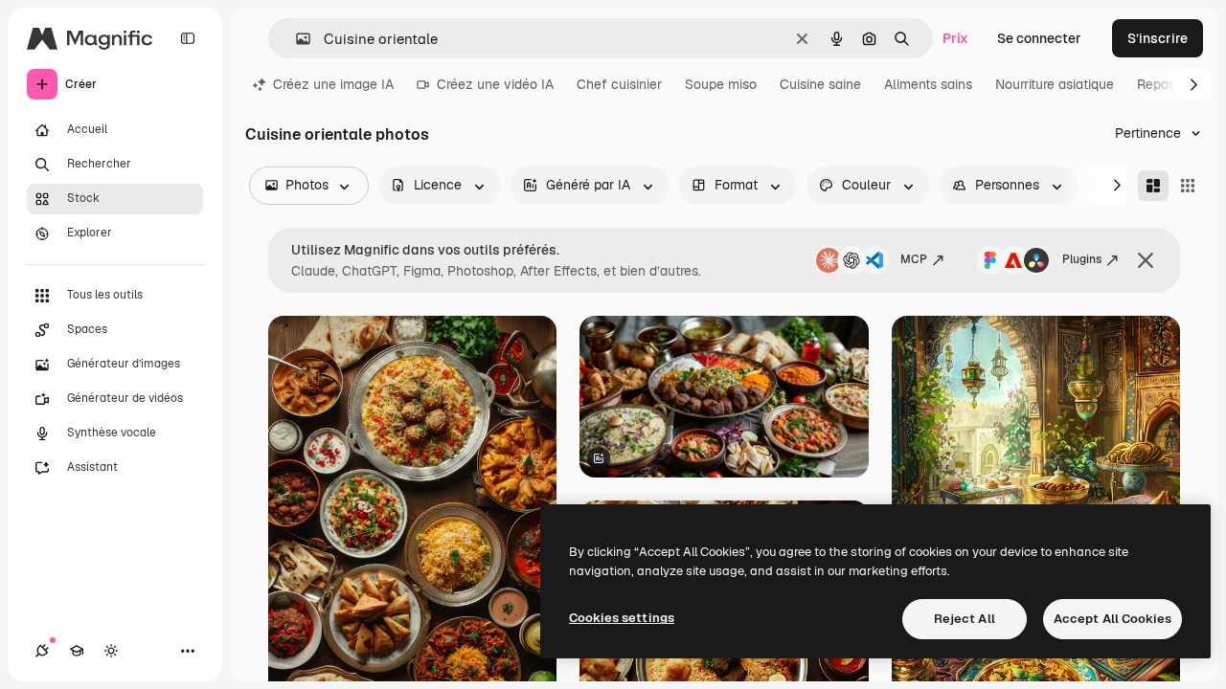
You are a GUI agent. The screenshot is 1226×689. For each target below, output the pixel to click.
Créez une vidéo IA (495, 84)
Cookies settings (621, 618)
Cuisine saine (820, 84)
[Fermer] (1145, 260)
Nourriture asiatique (1054, 84)
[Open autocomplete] (295, 39)
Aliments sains (928, 84)
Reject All (964, 619)
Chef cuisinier (619, 84)
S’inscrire (1157, 38)
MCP (913, 259)
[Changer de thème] (111, 650)
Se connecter (1039, 38)
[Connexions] (42, 650)
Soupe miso (721, 84)
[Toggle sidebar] (187, 38)
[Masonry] (1153, 185)
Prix (955, 38)
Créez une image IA (333, 84)
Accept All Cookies (1112, 619)
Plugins (1081, 259)
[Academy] (76, 650)
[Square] (1187, 185)
